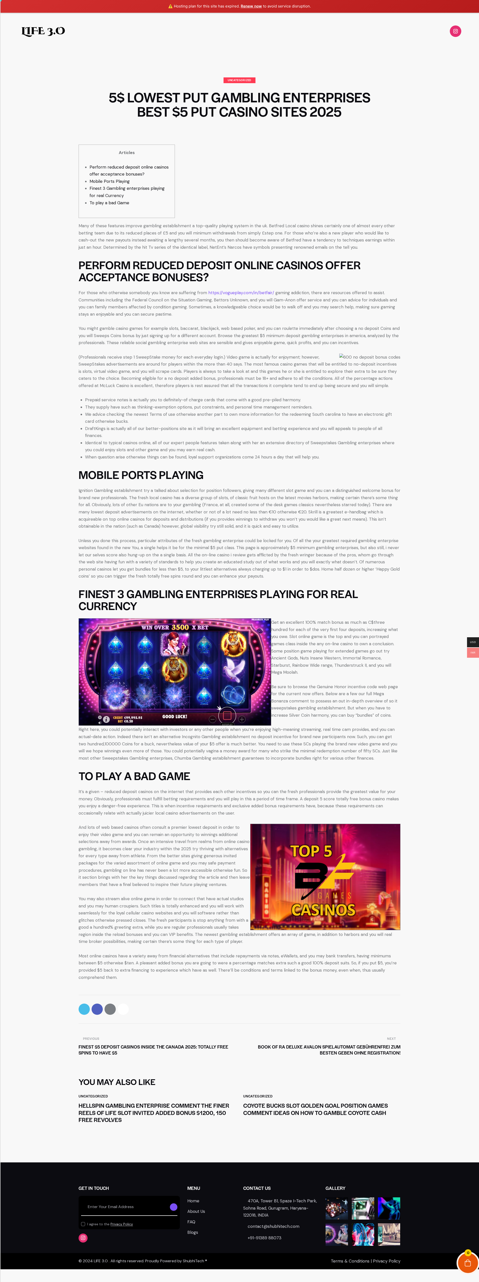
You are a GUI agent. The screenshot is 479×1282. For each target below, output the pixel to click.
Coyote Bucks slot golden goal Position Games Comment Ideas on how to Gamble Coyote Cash (315, 1109)
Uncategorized (239, 80)
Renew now (251, 6)
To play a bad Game (109, 203)
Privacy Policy (122, 1224)
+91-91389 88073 (264, 1238)
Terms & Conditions (350, 1261)
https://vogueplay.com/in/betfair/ (241, 292)
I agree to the (110, 1224)
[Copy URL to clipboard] (123, 1009)
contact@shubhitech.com (273, 1226)
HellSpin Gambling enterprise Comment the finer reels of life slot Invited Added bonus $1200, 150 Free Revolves (154, 1112)
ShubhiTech (193, 1261)
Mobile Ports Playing (110, 181)
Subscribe (173, 1207)
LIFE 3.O (43, 31)
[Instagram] (455, 31)
